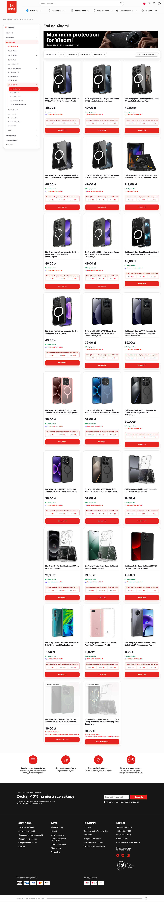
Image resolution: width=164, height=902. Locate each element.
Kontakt (21, 846)
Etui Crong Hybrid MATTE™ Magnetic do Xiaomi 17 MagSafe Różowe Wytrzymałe (61, 411)
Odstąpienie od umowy (93, 842)
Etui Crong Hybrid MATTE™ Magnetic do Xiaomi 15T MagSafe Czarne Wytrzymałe (101, 490)
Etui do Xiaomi (14, 93)
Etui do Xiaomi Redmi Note (18, 104)
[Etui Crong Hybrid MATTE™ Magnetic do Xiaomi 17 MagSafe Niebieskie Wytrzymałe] (102, 390)
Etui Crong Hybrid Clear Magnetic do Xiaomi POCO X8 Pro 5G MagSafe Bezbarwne (102, 176)
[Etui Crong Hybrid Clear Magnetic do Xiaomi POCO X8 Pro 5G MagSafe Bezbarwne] (102, 155)
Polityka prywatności (92, 839)
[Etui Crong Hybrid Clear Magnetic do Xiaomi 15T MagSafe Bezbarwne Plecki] (142, 79)
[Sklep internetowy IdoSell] (146, 898)
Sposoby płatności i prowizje (96, 831)
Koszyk (54, 831)
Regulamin (88, 835)
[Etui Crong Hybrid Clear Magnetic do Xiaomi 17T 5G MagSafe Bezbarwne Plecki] (102, 79)
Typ (61, 54)
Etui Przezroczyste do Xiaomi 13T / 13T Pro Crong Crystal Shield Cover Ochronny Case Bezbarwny (102, 721)
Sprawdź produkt (62, 739)
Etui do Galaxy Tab (13, 72)
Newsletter (55, 852)
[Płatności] (19, 883)
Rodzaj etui (84, 54)
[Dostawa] (87, 883)
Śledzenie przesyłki (26, 831)
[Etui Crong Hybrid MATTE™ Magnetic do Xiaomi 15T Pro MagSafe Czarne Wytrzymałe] (142, 390)
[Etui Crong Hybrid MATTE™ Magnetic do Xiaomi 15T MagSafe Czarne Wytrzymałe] (102, 469)
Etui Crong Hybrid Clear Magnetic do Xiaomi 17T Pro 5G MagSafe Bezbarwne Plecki (62, 100)
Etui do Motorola (13, 76)
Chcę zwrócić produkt (27, 839)
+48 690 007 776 (123, 831)
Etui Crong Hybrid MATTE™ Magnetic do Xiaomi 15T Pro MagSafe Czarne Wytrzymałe (140, 412)
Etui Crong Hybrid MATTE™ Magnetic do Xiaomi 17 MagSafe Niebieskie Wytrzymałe (102, 411)
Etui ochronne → (13, 46)
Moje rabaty (56, 848)
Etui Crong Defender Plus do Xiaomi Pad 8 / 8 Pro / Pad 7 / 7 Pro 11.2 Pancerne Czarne (141, 176)
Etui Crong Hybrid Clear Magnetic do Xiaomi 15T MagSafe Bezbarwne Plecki (142, 100)
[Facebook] (118, 855)
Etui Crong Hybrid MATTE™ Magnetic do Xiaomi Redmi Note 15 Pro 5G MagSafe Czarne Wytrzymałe (140, 333)
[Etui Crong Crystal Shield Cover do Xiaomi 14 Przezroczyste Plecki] (102, 546)
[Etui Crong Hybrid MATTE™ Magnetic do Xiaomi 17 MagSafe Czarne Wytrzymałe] (62, 469)
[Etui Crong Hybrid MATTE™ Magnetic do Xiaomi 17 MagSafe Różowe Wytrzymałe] (62, 390)
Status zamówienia (26, 827)
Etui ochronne (18, 19)
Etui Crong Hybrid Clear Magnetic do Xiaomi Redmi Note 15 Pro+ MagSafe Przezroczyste (62, 254)
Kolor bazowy (98, 54)
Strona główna (7, 19)
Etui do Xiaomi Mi (15, 97)
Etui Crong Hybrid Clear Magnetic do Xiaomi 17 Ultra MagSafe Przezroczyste (142, 253)
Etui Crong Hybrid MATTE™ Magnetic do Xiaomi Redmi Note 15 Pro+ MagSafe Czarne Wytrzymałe (100, 333)
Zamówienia (25, 822)
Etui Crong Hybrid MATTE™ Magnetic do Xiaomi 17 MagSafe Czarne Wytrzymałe (60, 490)
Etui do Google (12, 80)
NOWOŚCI (9, 33)
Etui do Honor (12, 126)
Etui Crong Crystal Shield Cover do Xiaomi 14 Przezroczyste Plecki (101, 567)
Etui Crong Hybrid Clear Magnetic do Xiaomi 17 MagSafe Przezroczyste (62, 332)
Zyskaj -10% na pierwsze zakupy (45, 796)
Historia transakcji (58, 844)
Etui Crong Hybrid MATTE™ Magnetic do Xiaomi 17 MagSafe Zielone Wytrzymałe (61, 720)
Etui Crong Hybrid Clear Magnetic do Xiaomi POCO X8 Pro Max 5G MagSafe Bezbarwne (62, 176)
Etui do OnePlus (13, 118)
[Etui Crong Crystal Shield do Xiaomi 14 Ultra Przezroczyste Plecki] (62, 546)
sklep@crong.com (124, 827)
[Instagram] (124, 855)
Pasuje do (72, 54)
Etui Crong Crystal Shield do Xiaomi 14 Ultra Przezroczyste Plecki (62, 567)
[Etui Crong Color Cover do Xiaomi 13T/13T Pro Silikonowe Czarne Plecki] (142, 546)
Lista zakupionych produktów (58, 839)
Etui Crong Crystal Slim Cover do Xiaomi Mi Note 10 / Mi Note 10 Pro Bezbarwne (62, 644)
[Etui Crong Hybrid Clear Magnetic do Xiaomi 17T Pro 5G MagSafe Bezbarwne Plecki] (62, 79)
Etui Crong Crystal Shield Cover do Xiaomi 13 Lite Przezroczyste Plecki (141, 490)
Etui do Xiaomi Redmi (16, 101)
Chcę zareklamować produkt (30, 835)
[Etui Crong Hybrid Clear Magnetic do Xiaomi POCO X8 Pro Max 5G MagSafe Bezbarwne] (62, 155)
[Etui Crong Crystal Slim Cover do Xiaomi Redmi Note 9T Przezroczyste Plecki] (142, 623)
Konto (54, 822)
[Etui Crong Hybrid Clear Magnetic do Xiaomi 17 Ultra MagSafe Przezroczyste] (142, 232)
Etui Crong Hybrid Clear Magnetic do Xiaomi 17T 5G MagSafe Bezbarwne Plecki (102, 100)
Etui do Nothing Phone (15, 122)
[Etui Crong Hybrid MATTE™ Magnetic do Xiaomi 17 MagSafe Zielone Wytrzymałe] (62, 699)
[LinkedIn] (129, 855)
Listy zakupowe (57, 835)
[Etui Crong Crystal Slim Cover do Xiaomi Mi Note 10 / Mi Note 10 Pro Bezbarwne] (62, 623)
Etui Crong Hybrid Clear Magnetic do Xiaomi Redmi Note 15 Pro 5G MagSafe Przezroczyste (102, 254)
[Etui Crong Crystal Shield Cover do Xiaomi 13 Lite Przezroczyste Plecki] (142, 469)
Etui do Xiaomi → (15, 89)
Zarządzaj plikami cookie (94, 846)
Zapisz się (139, 797)
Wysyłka (87, 827)
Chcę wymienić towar (27, 843)
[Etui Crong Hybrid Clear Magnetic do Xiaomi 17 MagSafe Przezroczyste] (62, 311)
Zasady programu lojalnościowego (123, 849)
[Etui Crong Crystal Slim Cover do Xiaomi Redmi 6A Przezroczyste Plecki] (102, 623)
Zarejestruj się (57, 827)
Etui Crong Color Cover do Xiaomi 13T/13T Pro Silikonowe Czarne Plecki (141, 567)
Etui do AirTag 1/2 (13, 64)
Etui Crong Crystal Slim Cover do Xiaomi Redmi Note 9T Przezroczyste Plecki (140, 644)
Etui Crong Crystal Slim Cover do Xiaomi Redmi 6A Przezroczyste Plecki (100, 644)
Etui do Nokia (12, 114)
